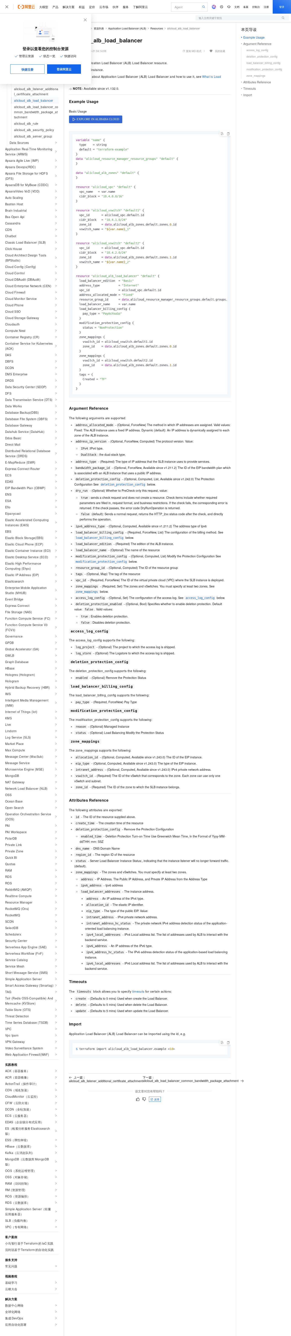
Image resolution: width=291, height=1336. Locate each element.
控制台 (256, 7)
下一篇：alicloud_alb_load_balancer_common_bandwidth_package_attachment (191, 1079)
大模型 (43, 7)
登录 (281, 7)
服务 (126, 7)
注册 (266, 7)
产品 (55, 7)
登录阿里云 (64, 69)
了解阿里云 (140, 7)
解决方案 (69, 7)
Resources (156, 28)
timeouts (138, 991)
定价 (92, 7)
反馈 (156, 1099)
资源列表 (99, 28)
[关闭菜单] (7, 7)
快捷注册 (27, 69)
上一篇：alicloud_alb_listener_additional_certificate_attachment (106, 1079)
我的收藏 (220, 51)
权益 (82, 7)
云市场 (103, 7)
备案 (245, 7)
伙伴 (115, 7)
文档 (236, 7)
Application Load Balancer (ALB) (127, 28)
